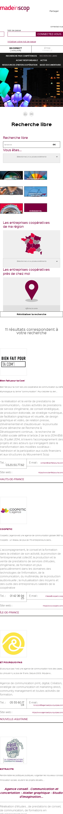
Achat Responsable (24, 81)
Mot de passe (14, 30)
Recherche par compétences (31, 63)
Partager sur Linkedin (54, 45)
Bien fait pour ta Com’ (19, 472)
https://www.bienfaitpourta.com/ (43, 569)
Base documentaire (31, 99)
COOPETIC (9, 625)
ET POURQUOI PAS (17, 764)
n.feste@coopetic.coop (48, 700)
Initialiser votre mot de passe (22, 41)
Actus (50, 81)
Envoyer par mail (36, 153)
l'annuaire (15, 51)
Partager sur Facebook (54, 20)
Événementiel (36, 286)
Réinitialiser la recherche (31, 404)
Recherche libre (31, 72)
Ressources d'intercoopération (31, 90)
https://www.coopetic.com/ (46, 707)
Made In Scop (14, 8)
